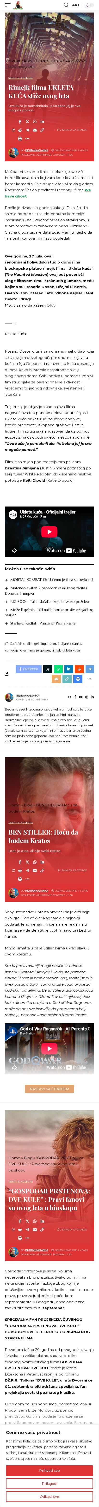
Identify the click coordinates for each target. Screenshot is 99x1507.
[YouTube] (80, 697)
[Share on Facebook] (20, 121)
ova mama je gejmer (35, 650)
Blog (28, 60)
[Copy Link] (42, 130)
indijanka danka (69, 643)
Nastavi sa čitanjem (49, 1089)
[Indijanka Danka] (18, 5)
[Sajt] (70, 697)
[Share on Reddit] (20, 130)
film (29, 643)
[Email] (34, 130)
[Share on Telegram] (27, 130)
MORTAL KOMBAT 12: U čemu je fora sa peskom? (51, 579)
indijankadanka (36, 150)
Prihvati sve (49, 1470)
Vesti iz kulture (20, 78)
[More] (27, 138)
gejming (40, 643)
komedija (12, 650)
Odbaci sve (49, 1496)
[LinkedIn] (92, 697)
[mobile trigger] (9, 5)
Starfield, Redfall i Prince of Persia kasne (42, 623)
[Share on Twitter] (27, 121)
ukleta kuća (71, 650)
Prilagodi (49, 1483)
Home (14, 60)
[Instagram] (87, 697)
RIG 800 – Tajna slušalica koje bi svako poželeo (49, 601)
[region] (49, 1466)
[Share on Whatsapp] (34, 121)
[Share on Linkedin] (42, 121)
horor (52, 643)
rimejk (56, 650)
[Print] (20, 138)
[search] (66, 5)
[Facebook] (75, 697)
